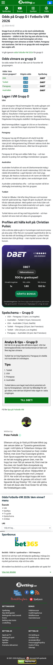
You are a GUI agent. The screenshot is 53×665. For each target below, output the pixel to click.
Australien (6, 90)
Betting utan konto (9, 620)
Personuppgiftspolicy (37, 643)
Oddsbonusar (34, 610)
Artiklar (7, 519)
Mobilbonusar (34, 615)
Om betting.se (34, 635)
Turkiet (5, 82)
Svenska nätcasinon (10, 645)
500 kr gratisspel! (26, 277)
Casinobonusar (34, 618)
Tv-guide (7, 514)
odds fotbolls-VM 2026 (23, 52)
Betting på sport (8, 637)
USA (4, 78)
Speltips (7, 511)
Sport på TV (6, 635)
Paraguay (6, 86)
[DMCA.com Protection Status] (27, 662)
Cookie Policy (34, 645)
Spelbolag (6, 610)
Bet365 (5, 556)
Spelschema (9, 516)
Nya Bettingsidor (8, 613)
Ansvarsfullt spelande (37, 658)
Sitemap (32, 647)
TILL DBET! (27, 400)
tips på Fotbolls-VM (16, 409)
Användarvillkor (34, 640)
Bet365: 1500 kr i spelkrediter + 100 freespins (21, 552)
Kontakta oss (34, 637)
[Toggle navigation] (3, 2)
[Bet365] (26, 544)
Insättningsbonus (35, 613)
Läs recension (39, 256)
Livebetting (6, 623)
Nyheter (5, 643)
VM (5, 508)
